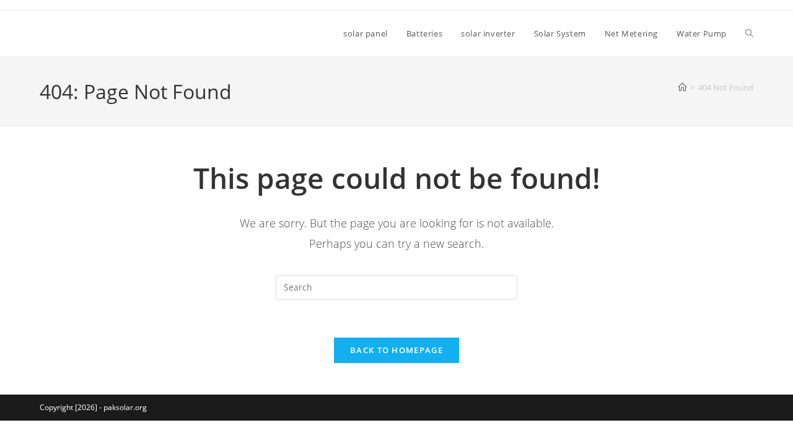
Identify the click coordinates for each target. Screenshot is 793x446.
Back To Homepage (396, 350)
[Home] (682, 87)
